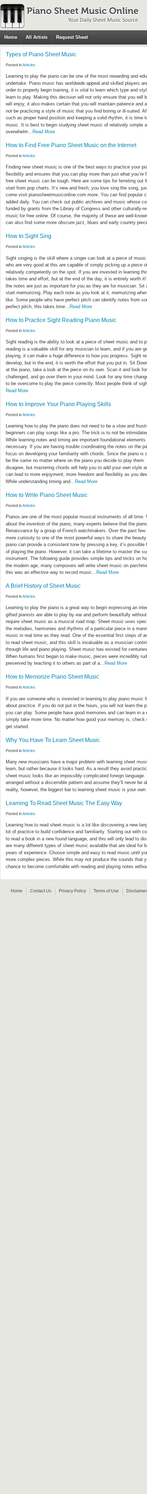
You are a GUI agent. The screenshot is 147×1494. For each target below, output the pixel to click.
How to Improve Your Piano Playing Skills (58, 404)
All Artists (36, 37)
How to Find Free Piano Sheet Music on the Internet (71, 145)
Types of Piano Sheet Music (41, 54)
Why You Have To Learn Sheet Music (53, 740)
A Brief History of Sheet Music (43, 586)
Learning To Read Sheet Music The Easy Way (64, 803)
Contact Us (40, 890)
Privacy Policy (72, 890)
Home (10, 37)
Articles (28, 65)
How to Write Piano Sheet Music (46, 495)
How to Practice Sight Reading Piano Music (61, 320)
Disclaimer (136, 890)
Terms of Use (106, 890)
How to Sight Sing (28, 236)
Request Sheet (72, 37)
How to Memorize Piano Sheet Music (52, 677)
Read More (43, 131)
